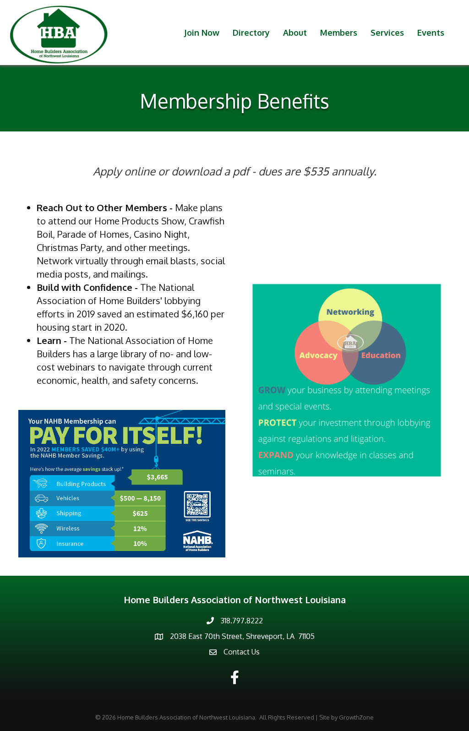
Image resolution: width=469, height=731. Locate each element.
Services (387, 32)
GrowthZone (356, 717)
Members (338, 32)
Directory (251, 32)
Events (430, 32)
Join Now (201, 32)
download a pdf (210, 171)
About (295, 32)
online (139, 171)
